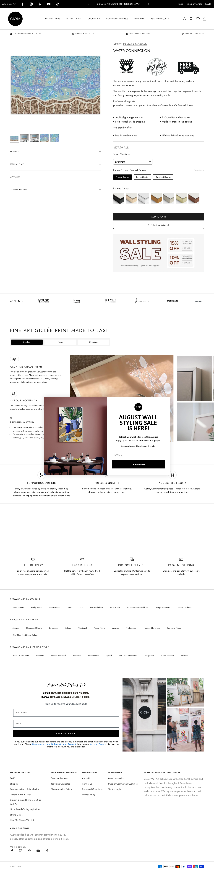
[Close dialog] (164, 402)
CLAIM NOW (138, 464)
